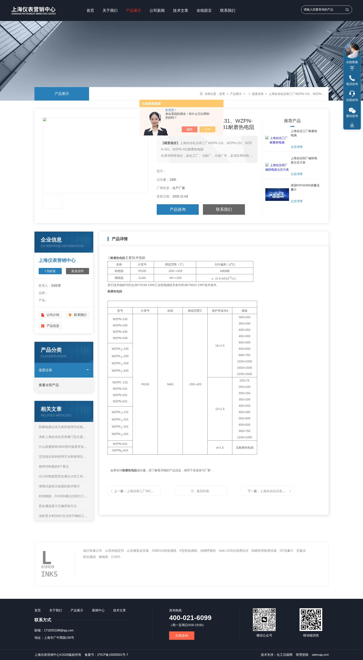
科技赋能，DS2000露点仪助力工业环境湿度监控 (64, 496)
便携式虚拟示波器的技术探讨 (59, 486)
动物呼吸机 (208, 550)
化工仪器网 (284, 654)
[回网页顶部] (352, 68)
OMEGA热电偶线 (164, 550)
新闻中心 (98, 610)
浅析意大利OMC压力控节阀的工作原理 (64, 516)
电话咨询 (352, 84)
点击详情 (296, 146)
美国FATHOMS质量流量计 (305, 187)
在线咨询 (181, 635)
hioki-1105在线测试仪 (234, 550)
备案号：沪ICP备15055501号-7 (106, 654)
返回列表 (203, 491)
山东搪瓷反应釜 (138, 550)
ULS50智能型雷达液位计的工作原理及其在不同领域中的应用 (64, 476)
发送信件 (77, 271)
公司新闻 (157, 10)
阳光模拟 (89, 557)
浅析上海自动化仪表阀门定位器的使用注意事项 (64, 437)
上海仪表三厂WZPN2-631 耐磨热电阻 (153, 491)
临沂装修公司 (92, 550)
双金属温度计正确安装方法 (58, 506)
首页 (90, 10)
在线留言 (204, 10)
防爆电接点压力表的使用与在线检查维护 (64, 427)
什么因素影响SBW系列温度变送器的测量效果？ (64, 446)
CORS (115, 557)
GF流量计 (286, 550)
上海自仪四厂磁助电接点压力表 (304, 160)
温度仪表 (258, 93)
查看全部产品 (49, 385)
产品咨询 (178, 209)
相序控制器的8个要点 (54, 466)
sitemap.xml (320, 654)
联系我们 (227, 10)
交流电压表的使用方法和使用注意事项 (64, 456)
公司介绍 (53, 315)
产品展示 (133, 10)
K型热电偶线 (188, 550)
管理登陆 (302, 654)
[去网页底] (352, 125)
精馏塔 (103, 557)
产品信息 (53, 325)
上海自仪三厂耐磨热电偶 (304, 133)
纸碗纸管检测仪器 (264, 550)
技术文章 (180, 10)
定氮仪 (301, 550)
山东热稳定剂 (114, 550)
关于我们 (110, 10)
